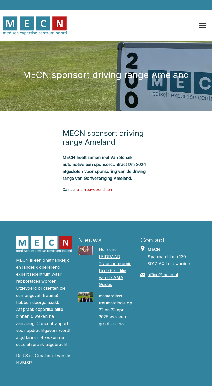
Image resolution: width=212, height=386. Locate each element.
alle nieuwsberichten (94, 189)
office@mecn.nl (163, 274)
